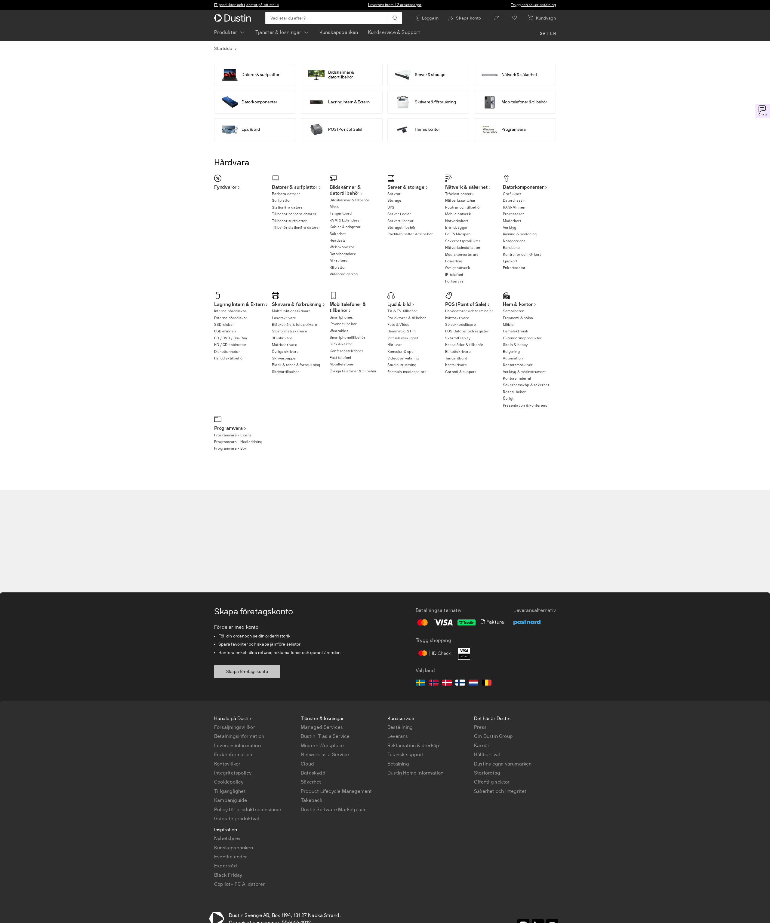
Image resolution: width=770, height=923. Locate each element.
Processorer (513, 214)
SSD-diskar (224, 324)
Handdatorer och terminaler (469, 311)
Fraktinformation (233, 754)
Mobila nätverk (458, 214)
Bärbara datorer (286, 194)
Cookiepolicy (228, 782)
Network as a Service (325, 754)
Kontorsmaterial (517, 378)
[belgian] (486, 683)
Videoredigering (344, 274)
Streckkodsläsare (460, 324)
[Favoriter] (514, 18)
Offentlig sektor (492, 782)
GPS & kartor (341, 344)
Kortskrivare (456, 365)
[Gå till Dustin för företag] (233, 18)
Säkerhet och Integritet (500, 791)
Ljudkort (510, 261)
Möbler (509, 324)
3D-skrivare (282, 338)
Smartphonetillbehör (347, 337)
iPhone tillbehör (343, 324)
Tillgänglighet (230, 791)
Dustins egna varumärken (503, 764)
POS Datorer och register (467, 331)
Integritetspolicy (232, 773)
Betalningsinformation (239, 736)
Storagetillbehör (401, 227)
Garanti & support (460, 372)
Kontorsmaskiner (518, 365)
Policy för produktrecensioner (248, 809)
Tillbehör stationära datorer (296, 227)
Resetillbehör (514, 392)
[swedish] (420, 683)
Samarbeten (513, 311)
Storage (394, 200)
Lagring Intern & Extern (239, 304)
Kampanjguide (230, 800)
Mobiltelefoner (342, 364)
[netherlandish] (473, 683)
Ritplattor (338, 267)
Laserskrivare (284, 318)
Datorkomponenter (523, 187)
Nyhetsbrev (227, 838)
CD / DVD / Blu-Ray (230, 338)
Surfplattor (281, 200)
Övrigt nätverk (457, 268)
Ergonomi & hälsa (518, 318)
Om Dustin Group (493, 736)
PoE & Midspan (458, 234)
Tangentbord (341, 213)
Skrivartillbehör (285, 372)
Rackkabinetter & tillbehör (410, 234)
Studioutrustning (401, 365)
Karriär (481, 745)
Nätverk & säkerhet (466, 187)
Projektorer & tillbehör (406, 318)
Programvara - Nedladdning (238, 442)
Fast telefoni (340, 358)
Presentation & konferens (525, 405)
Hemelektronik (515, 331)
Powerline (453, 261)
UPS (391, 207)
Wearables (339, 331)
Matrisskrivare (284, 345)
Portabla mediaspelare (407, 372)
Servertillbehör (400, 221)
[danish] (447, 683)
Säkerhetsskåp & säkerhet (526, 385)
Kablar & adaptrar (345, 227)
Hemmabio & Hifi (401, 331)
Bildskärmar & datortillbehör (345, 190)
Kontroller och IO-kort (522, 254)
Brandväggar (456, 227)
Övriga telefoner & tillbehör (353, 371)
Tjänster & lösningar (278, 32)
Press (480, 727)
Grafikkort (512, 194)
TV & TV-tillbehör (402, 311)
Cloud (307, 764)
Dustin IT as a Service (325, 736)
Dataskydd (313, 773)
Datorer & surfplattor (294, 187)
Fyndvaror (225, 187)
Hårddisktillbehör (229, 358)
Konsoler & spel (400, 352)
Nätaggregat (514, 241)
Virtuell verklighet (402, 338)
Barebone (511, 248)
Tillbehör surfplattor (289, 221)
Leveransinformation (237, 745)
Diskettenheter (227, 352)
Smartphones (341, 317)
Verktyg (509, 227)
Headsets (338, 240)
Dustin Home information (415, 773)
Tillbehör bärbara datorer (294, 214)
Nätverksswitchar (460, 200)
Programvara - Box (230, 448)
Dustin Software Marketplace (334, 809)
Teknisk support (405, 754)
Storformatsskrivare (289, 331)
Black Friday (228, 875)
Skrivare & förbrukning (297, 304)
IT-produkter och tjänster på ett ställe (246, 5)
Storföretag (487, 773)
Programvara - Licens (232, 435)
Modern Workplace (322, 745)
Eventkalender (230, 857)
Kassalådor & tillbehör (464, 345)
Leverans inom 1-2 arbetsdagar (395, 5)
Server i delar (399, 214)
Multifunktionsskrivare (291, 311)
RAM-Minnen (514, 207)
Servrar (394, 194)
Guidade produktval (236, 818)
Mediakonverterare (462, 254)
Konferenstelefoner (347, 351)
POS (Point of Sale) (465, 304)
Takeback (312, 800)
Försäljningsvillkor (234, 727)
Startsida (223, 48)
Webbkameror (342, 247)
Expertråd (225, 866)
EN (553, 34)
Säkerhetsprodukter (463, 241)
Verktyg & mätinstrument (524, 372)
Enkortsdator (514, 268)
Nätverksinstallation (462, 248)
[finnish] (460, 683)
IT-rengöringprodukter (522, 338)
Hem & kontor (518, 304)
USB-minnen (225, 331)
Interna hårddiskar (230, 311)
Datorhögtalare (343, 254)
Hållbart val (487, 754)
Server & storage (405, 187)
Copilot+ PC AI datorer (239, 884)
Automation (513, 358)
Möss (334, 207)
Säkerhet (338, 234)
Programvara (228, 428)
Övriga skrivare (285, 352)
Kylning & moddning (520, 234)
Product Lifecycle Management (336, 791)
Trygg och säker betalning (533, 5)
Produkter (225, 32)
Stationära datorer (288, 207)
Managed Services (322, 727)
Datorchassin (514, 200)
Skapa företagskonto (247, 671)
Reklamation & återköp (413, 745)
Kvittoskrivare (457, 318)
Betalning (398, 764)
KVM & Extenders (344, 220)
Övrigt (508, 398)
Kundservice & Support (394, 32)
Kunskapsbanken (338, 32)
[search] (394, 18)
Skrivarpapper (284, 358)
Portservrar (455, 281)
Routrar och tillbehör (463, 207)
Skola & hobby (515, 345)
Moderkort (512, 221)
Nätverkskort (456, 221)
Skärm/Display (458, 338)
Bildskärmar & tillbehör (350, 200)
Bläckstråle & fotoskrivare (294, 324)
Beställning (400, 727)
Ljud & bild (399, 304)
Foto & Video (398, 324)
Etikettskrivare (458, 352)
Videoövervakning (403, 358)
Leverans (397, 736)
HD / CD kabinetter (230, 345)
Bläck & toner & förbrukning (296, 365)
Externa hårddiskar (231, 318)
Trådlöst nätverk (459, 194)
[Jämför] (496, 18)
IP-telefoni (454, 275)
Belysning (511, 352)
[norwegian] (434, 683)
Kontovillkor (227, 764)
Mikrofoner (339, 260)
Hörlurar (394, 345)
